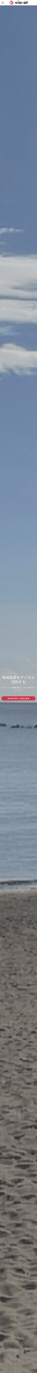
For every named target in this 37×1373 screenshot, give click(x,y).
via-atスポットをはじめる (18, 698)
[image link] (18, 2)
